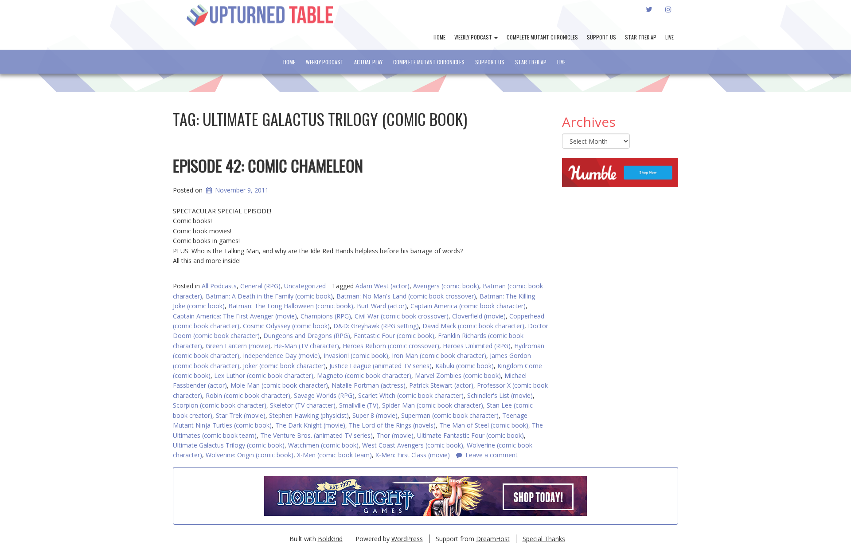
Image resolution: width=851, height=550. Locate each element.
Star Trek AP (640, 37)
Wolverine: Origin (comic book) (249, 455)
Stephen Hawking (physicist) (309, 415)
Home (439, 37)
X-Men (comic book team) (334, 455)
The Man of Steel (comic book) (483, 425)
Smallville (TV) (359, 405)
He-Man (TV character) (306, 346)
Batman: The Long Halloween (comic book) (290, 306)
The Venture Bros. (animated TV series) (316, 435)
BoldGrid (330, 538)
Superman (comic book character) (450, 415)
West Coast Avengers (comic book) (412, 445)
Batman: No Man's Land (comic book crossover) (406, 296)
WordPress (407, 538)
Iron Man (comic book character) (439, 355)
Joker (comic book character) (284, 365)
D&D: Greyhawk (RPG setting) (376, 326)
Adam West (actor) (382, 286)
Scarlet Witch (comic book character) (411, 395)
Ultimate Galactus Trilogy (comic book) (229, 445)
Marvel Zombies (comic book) (458, 375)
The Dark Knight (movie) (310, 425)
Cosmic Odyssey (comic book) (286, 326)
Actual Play (368, 62)
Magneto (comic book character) (364, 375)
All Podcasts (219, 286)
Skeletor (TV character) (303, 405)
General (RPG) (260, 286)
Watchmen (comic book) (323, 445)
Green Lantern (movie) (238, 346)
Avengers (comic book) (446, 286)
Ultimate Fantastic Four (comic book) (470, 435)
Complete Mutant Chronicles (542, 37)
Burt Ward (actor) (382, 306)
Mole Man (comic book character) (279, 385)
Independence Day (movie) (281, 355)
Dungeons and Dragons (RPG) (306, 335)
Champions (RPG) (326, 316)
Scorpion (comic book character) (219, 405)
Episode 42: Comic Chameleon (268, 165)
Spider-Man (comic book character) (432, 405)
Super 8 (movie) (375, 415)
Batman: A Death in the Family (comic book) (269, 296)
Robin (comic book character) (248, 395)
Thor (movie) (395, 435)
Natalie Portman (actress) (369, 385)
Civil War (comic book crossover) (402, 316)
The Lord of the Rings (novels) (392, 425)
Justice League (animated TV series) (380, 365)
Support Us (601, 37)
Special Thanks (544, 538)
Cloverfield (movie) (479, 316)
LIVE (669, 37)
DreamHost (493, 538)
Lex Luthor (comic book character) (263, 375)
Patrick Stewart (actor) (441, 385)
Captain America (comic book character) (468, 306)
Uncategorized (305, 286)
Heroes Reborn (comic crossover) (391, 346)
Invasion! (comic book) (356, 355)
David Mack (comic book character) (473, 326)
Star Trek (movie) (240, 415)
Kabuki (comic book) (464, 365)
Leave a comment (491, 455)
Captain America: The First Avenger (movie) (235, 316)
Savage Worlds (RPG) (324, 395)
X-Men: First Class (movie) (412, 455)
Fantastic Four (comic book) (394, 335)
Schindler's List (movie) (500, 395)
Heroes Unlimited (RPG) (477, 346)
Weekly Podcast (473, 37)
